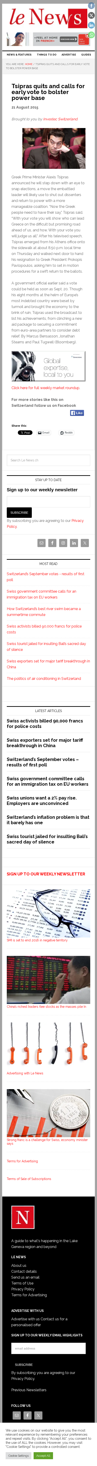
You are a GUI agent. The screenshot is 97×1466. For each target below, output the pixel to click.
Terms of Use (22, 1283)
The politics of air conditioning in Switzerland (44, 678)
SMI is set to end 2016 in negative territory (37, 940)
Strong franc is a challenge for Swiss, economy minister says (47, 1142)
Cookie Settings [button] (18, 1455)
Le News (48, 18)
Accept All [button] (43, 1455)
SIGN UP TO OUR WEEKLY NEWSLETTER (46, 874)
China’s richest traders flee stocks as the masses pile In (46, 1006)
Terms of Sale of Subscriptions (29, 1179)
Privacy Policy (23, 1289)
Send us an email (25, 1277)
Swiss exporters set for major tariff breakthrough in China (45, 742)
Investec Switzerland (60, 119)
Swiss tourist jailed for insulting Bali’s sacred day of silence (47, 839)
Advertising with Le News (25, 1073)
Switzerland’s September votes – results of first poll (43, 762)
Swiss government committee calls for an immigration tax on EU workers (47, 781)
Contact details (24, 1271)
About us (18, 1265)
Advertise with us (25, 1319)
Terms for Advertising (22, 1161)
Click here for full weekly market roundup (45, 388)
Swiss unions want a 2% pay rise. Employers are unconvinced (42, 800)
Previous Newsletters (28, 1390)
